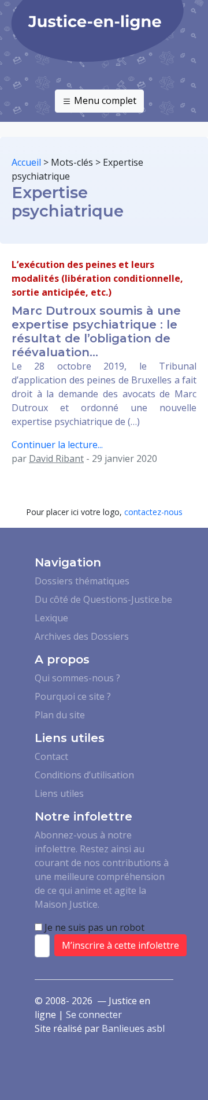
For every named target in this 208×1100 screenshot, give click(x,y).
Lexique (51, 617)
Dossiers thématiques (82, 581)
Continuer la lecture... (57, 444)
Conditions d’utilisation (84, 775)
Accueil (26, 162)
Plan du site (60, 715)
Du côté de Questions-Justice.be (103, 599)
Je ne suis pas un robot (93, 927)
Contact (51, 756)
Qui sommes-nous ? (77, 678)
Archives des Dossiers (82, 636)
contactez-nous (153, 511)
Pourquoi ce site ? (73, 696)
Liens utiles (59, 793)
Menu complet (104, 100)
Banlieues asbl (133, 1028)
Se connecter (94, 1014)
